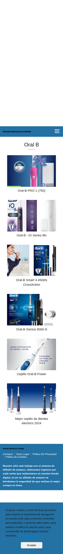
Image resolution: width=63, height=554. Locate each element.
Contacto (8, 454)
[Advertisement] (31, 31)
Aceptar (31, 545)
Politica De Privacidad (45, 454)
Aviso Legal (22, 454)
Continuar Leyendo (28, 535)
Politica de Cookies (16, 456)
